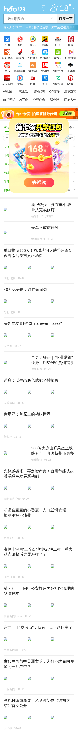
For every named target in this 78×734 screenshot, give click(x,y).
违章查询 (70, 91)
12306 (70, 83)
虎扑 (33, 83)
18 (64, 8)
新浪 (58, 44)
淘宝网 (32, 70)
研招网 (70, 70)
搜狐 (45, 44)
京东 (7, 70)
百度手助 (57, 70)
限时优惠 (39, 91)
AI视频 (7, 91)
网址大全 (70, 99)
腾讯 (33, 44)
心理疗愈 (39, 99)
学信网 (20, 57)
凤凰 (20, 44)
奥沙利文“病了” (13, 27)
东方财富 (7, 57)
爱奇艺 (58, 57)
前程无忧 (9, 99)
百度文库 (57, 83)
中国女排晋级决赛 (37, 27)
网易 (70, 44)
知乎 (45, 83)
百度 (7, 44)
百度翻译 (45, 57)
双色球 (54, 99)
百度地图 (32, 57)
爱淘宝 (45, 70)
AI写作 (23, 99)
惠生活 (23, 91)
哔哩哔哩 (20, 70)
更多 (69, 127)
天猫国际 (7, 83)
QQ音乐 (54, 91)
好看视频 (70, 57)
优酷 (20, 83)
